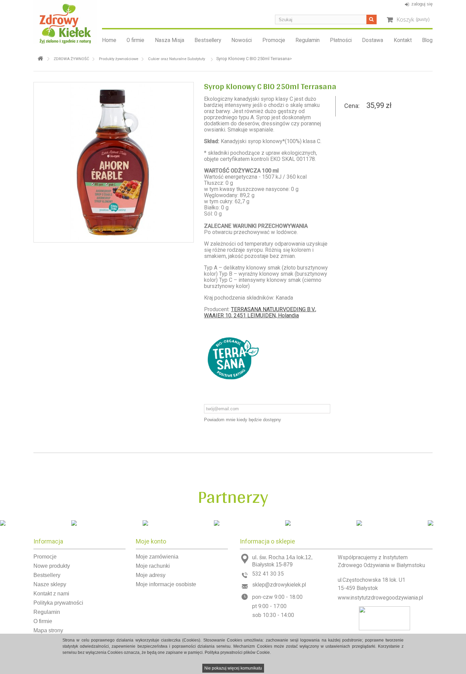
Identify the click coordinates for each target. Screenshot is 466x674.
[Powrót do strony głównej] (40, 58)
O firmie (135, 40)
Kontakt (403, 40)
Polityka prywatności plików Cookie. (238, 652)
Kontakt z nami (51, 593)
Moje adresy (150, 575)
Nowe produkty (51, 566)
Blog (427, 40)
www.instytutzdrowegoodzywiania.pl (380, 598)
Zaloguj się (422, 3)
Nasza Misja (169, 40)
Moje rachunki (153, 566)
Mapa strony (48, 630)
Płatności (341, 40)
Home (109, 40)
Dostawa (372, 40)
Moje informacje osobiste (166, 584)
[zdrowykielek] (65, 22)
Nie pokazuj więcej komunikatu (233, 668)
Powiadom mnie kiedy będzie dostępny (242, 419)
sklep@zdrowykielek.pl (279, 585)
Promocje (273, 40)
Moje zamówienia (157, 557)
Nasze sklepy (49, 584)
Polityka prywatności (58, 603)
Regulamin (307, 40)
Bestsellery (207, 40)
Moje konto (151, 541)
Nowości (241, 40)
